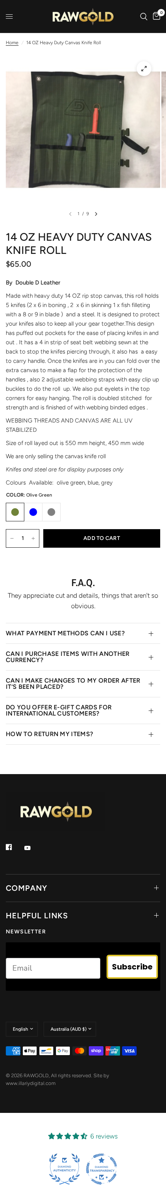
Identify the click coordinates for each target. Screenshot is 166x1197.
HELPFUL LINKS (37, 915)
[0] (155, 16)
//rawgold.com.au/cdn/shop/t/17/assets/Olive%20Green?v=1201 (15, 512)
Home (12, 42)
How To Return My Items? (49, 734)
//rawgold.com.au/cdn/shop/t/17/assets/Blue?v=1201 (33, 512)
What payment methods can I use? (65, 633)
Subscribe (132, 966)
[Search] (143, 16)
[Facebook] (14, 846)
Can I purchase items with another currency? (68, 657)
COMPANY (26, 888)
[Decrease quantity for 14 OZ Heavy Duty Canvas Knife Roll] (12, 538)
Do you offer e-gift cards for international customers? (59, 710)
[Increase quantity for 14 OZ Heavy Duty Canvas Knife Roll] (33, 538)
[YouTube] (32, 848)
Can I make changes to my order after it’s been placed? (73, 683)
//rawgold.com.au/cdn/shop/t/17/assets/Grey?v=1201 (51, 512)
